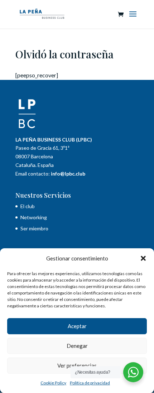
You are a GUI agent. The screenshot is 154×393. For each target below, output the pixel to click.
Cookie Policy (53, 382)
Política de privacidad (90, 382)
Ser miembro (34, 228)
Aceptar (77, 326)
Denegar (77, 345)
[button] (143, 258)
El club (28, 206)
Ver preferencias (77, 365)
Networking (33, 217)
